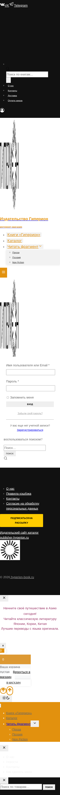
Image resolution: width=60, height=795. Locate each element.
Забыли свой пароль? (30, 413)
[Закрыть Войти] (4, 598)
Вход (30, 404)
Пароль (21, 381)
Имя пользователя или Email (30, 365)
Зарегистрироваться (30, 430)
